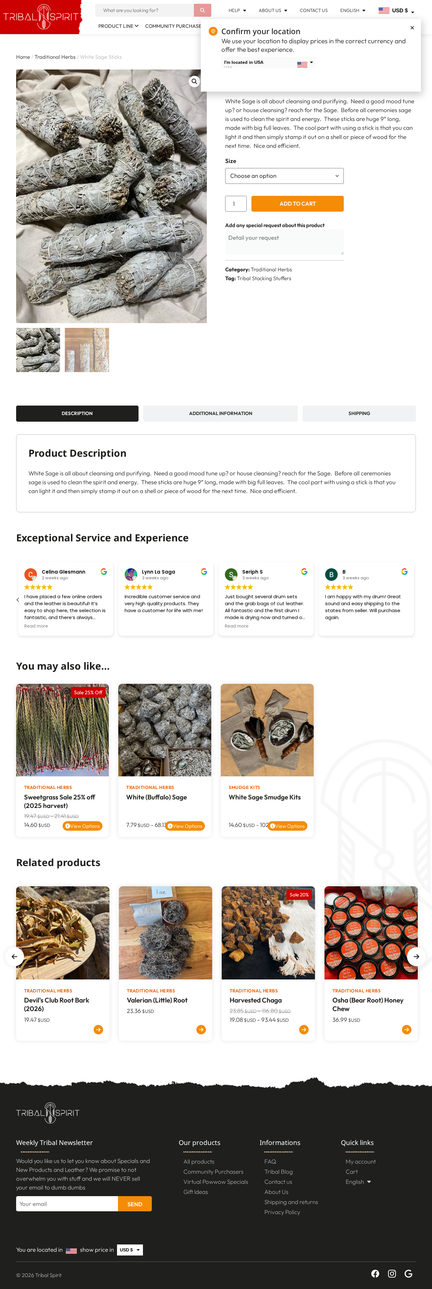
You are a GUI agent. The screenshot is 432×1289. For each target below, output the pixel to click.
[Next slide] (416, 956)
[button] (194, 81)
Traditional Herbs (55, 56)
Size (230, 161)
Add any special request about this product (274, 225)
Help (234, 10)
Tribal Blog (278, 1171)
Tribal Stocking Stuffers (264, 278)
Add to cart (298, 203)
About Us (270, 10)
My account (361, 1161)
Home (23, 56)
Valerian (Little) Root (157, 1000)
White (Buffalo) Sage (156, 797)
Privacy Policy (282, 1212)
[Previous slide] (14, 956)
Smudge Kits (244, 787)
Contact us (314, 10)
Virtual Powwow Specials (215, 1181)
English (349, 10)
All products (198, 1161)
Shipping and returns (291, 1202)
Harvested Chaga (256, 1000)
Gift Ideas (195, 1192)
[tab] (77, 414)
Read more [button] (36, 626)
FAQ (270, 1161)
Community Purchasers (176, 26)
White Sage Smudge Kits (265, 797)
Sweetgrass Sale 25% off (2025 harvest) (59, 801)
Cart (352, 1171)
